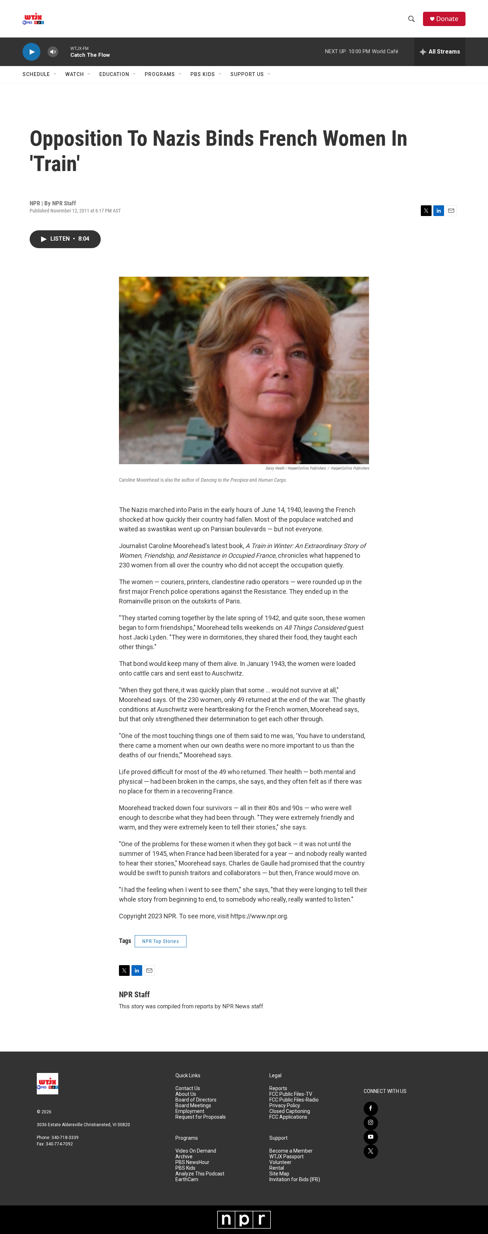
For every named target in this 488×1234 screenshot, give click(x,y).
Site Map (279, 1174)
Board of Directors (195, 1100)
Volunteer (280, 1162)
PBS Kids (202, 74)
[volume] (53, 52)
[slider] (64, 51)
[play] (31, 52)
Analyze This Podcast (199, 1174)
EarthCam (186, 1179)
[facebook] (371, 1109)
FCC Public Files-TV (290, 1094)
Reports (278, 1088)
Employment (189, 1111)
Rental (276, 1168)
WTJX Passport (286, 1156)
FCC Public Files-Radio (294, 1100)
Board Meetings (193, 1105)
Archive (184, 1156)
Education (114, 74)
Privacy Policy (284, 1105)
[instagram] (371, 1123)
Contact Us (187, 1088)
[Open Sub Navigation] (55, 74)
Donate (447, 18)
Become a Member (291, 1151)
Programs (160, 74)
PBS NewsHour (192, 1162)
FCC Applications (288, 1117)
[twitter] (371, 1151)
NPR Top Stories (160, 941)
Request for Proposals (200, 1117)
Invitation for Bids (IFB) (294, 1179)
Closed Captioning (289, 1111)
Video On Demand (195, 1151)
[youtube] (371, 1137)
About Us (185, 1094)
